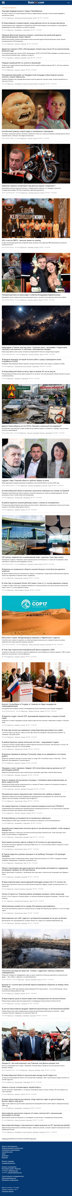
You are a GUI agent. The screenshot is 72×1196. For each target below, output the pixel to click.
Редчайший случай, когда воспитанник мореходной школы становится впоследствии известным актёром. (34, 297)
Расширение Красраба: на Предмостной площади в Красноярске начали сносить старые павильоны (32, 76)
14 (19, 1138)
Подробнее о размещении (10, 1180)
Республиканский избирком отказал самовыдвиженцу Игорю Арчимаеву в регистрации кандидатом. (32, 708)
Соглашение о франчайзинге (11, 1150)
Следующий (32, 1138)
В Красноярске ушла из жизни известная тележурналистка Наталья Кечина (34, 999)
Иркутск (35, 18)
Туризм (36, 564)
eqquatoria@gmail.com (15, 1172)
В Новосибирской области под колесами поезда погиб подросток (29, 1075)
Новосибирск (26, 30)
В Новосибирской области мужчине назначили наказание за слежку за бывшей (35, 491)
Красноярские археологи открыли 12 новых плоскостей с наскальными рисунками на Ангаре (32, 1114)
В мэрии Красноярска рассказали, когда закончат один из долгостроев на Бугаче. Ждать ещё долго (33, 1100)
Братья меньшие (27, 18)
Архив (4, 1153)
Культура (30, 138)
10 (13, 1138)
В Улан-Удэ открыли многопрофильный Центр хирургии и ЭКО (28, 650)
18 (25, 1138)
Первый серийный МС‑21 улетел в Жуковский (21, 63)
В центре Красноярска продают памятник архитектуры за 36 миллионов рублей (35, 1009)
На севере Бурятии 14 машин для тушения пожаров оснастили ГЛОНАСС (33, 806)
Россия (35, 138)
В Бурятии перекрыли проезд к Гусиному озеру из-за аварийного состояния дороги (34, 755)
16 (22, 1138)
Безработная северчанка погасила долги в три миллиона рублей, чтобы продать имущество (36, 829)
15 (20, 1138)
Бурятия (36, 247)
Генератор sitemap (7, 1191)
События (35, 300)
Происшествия (19, 18)
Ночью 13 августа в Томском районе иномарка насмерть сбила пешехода (33, 894)
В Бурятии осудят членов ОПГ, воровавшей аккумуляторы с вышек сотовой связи (33, 717)
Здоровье (17, 656)
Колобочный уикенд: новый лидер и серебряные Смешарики (27, 131)
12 (16, 1138)
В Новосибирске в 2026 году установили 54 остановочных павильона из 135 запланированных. (31, 820)
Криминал (17, 58)
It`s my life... (18, 1003)
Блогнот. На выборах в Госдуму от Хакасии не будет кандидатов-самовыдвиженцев (29, 705)
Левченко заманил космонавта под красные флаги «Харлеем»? (29, 186)
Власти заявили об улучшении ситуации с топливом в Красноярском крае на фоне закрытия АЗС (34, 781)
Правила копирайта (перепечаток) (12, 1148)
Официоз (31, 711)
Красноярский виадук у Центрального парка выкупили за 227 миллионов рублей (36, 1125)
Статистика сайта (7, 1152)
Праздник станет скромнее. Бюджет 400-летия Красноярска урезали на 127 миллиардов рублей (34, 769)
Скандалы (44, 485)
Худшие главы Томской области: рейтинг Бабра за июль (25, 480)
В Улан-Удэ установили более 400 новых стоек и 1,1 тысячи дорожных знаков (35, 583)
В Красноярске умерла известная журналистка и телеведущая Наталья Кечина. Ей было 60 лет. (31, 1001)
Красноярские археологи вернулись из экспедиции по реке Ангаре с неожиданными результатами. (32, 1117)
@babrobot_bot (13, 1170)
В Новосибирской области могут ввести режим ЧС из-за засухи (28, 371)
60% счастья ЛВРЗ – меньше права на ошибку (21, 240)
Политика (31, 192)
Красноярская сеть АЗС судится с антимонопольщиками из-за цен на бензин (34, 918)
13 (17, 1138)
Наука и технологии (34, 644)
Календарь (5, 1155)
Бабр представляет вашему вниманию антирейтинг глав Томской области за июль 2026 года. (31, 483)
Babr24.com (10, 18)
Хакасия (42, 711)
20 (28, 1138)
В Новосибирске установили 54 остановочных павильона (26, 818)
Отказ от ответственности (10, 1146)
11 (14, 1138)
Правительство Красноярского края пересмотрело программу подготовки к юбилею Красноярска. (32, 772)
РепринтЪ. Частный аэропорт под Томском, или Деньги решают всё (30, 1063)
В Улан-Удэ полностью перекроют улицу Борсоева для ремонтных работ (32, 730)
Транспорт (17, 44)
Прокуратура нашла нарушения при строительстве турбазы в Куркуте (31, 794)
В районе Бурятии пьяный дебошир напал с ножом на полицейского (30, 503)
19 (26, 1138)
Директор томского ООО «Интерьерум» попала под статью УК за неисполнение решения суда (35, 50)
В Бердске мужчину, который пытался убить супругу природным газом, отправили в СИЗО (32, 360)
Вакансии (5, 1157)
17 (23, 1138)
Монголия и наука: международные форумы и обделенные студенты (31, 638)
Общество (37, 192)
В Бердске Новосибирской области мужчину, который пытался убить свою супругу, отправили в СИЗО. (33, 363)
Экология (30, 485)
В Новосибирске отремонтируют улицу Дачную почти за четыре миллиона (33, 23)
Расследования (27, 366)
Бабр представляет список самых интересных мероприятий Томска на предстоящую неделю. (31, 351)
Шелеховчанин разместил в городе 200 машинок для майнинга (28, 906)
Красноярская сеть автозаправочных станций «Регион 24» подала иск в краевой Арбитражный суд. (32, 920)
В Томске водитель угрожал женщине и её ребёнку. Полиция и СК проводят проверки (34, 855)
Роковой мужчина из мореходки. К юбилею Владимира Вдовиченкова (31, 295)
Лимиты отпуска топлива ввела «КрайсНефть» (21, 1087)
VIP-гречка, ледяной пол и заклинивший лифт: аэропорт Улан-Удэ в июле (32, 557)
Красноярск (42, 84)
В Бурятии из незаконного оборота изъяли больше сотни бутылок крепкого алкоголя (33, 570)
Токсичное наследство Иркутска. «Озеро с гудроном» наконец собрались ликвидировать (33, 972)
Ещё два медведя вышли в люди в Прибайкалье (22, 11)
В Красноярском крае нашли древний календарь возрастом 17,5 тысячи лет (34, 882)
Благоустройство (33, 84)
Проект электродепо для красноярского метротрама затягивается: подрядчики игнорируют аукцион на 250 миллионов (35, 869)
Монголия (23, 44)
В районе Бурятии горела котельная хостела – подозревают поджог (30, 742)
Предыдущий (6, 1138)
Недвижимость (18, 30)
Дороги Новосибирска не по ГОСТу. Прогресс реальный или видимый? (32, 426)
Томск (28, 58)
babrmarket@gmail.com (9, 1178)
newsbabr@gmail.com (8, 1163)
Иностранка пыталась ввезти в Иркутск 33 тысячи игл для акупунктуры (32, 842)
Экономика (23, 58)
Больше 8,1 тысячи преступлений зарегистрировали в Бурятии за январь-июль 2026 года (35, 986)
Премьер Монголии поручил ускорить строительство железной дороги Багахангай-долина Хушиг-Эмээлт (31, 36)
